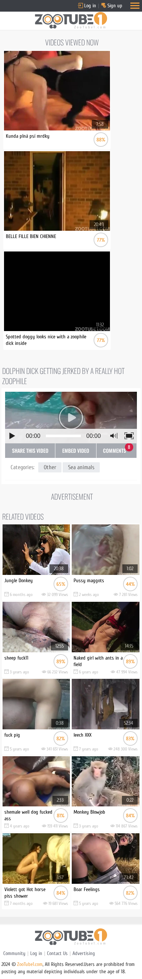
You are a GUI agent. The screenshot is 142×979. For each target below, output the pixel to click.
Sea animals (81, 467)
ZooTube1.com (30, 964)
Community (14, 953)
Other (50, 467)
